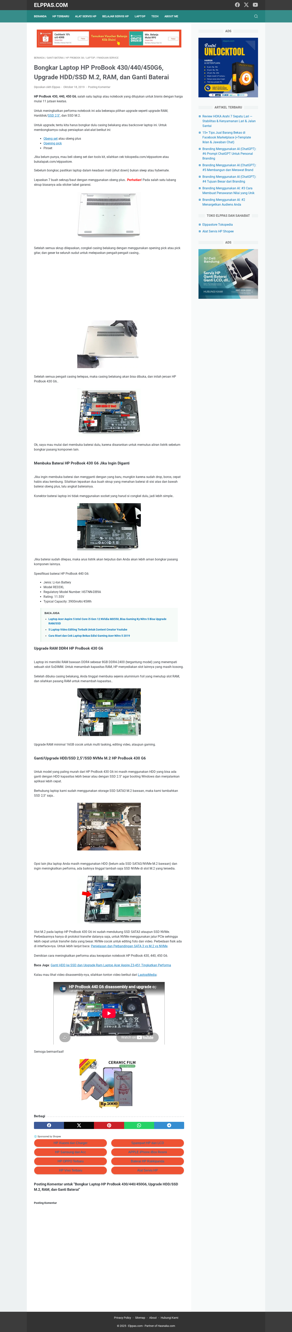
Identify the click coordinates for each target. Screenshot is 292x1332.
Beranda (40, 16)
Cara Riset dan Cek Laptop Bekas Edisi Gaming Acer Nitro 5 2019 (89, 635)
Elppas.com (51, 5)
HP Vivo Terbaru (70, 1170)
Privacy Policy (122, 1317)
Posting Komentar (99, 87)
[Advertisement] (109, 288)
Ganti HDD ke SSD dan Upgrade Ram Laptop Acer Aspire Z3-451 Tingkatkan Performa (111, 965)
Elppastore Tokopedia (217, 224)
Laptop (140, 16)
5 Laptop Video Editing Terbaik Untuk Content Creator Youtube (87, 629)
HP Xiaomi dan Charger (70, 1143)
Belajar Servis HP (115, 16)
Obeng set (51, 138)
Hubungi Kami (169, 1317)
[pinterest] (109, 1125)
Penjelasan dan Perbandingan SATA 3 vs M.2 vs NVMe (129, 946)
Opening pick (53, 143)
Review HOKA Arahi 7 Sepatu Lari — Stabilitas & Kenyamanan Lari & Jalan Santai (229, 121)
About (153, 1317)
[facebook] (237, 5)
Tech (155, 16)
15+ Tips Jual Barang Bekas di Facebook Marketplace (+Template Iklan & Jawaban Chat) (226, 137)
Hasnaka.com (166, 1325)
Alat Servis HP (85, 16)
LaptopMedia (147, 975)
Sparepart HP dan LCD (147, 1143)
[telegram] (169, 1125)
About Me (171, 16)
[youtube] (255, 5)
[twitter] (246, 5)
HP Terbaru (60, 16)
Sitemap (140, 1317)
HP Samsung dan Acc (70, 1152)
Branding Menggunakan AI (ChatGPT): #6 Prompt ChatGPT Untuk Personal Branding (229, 153)
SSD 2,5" (54, 115)
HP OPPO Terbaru (71, 1161)
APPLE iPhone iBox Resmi (147, 1152)
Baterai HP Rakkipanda (147, 1161)
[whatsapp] (139, 1125)
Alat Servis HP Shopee (218, 231)
